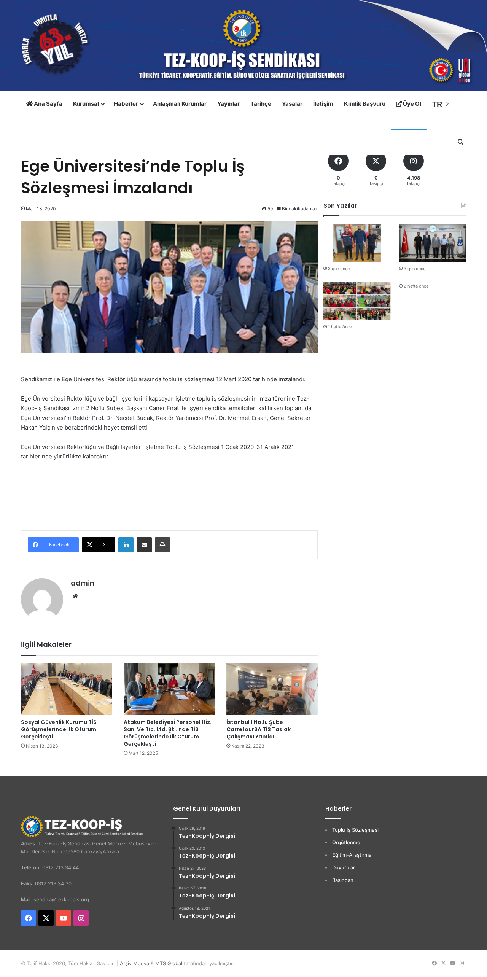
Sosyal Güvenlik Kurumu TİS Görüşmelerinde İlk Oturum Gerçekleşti (59, 729)
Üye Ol (411, 103)
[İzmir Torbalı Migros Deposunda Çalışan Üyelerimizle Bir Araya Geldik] (356, 301)
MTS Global (168, 963)
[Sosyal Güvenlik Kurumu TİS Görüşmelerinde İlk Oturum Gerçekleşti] (66, 688)
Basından (342, 880)
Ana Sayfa (47, 103)
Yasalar (292, 103)
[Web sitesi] (75, 596)
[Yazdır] (162, 544)
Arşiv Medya (134, 963)
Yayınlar (228, 103)
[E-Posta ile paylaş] (144, 544)
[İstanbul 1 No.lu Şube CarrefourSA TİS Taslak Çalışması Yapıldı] (272, 688)
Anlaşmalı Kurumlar (180, 103)
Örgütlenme (346, 842)
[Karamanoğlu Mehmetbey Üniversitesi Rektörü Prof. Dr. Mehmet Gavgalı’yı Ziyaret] (432, 242)
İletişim (323, 103)
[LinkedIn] (126, 544)
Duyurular (343, 867)
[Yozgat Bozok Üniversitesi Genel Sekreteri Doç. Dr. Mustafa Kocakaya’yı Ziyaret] (356, 242)
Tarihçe (260, 103)
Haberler (126, 103)
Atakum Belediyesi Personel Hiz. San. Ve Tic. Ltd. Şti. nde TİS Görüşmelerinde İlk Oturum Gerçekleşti (168, 733)
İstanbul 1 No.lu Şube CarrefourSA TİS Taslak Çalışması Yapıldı (258, 729)
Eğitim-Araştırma (351, 855)
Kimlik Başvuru (364, 103)
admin (82, 583)
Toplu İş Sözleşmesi (355, 830)
